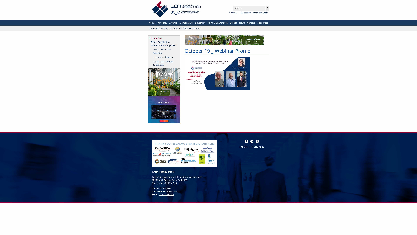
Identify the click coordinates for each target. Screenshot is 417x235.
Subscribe (246, 12)
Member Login (260, 12)
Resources (263, 22)
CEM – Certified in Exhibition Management (164, 44)
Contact (233, 12)
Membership (186, 22)
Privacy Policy (257, 146)
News (242, 22)
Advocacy (162, 22)
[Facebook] (246, 141)
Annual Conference (218, 22)
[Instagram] (257, 141)
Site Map (244, 146)
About (152, 22)
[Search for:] (249, 8)
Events (233, 22)
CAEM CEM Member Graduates (163, 63)
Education (200, 22)
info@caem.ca (166, 194)
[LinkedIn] (251, 141)
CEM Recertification (163, 57)
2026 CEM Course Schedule (162, 51)
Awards (173, 22)
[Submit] (267, 8)
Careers (251, 22)
